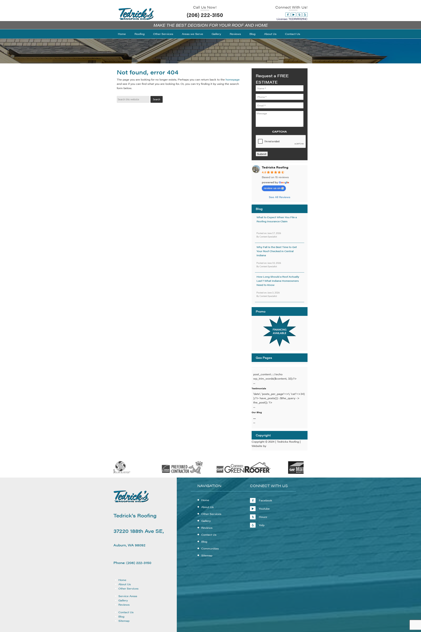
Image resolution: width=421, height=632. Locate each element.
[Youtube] (293, 14)
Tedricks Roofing (275, 167)
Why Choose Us (261, 368)
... (254, 418)
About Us (124, 584)
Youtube (264, 508)
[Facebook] (287, 14)
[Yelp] (305, 14)
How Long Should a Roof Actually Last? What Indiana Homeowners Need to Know (278, 281)
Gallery (123, 600)
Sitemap (123, 621)
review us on (272, 188)
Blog (121, 616)
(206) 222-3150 (205, 15)
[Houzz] (299, 14)
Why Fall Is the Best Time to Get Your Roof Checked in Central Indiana (277, 251)
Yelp (261, 525)
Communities (210, 548)
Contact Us (126, 612)
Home (122, 580)
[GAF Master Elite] (292, 473)
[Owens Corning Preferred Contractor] (170, 473)
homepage (233, 79)
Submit (261, 154)
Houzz (263, 517)
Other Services (128, 588)
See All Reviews (279, 197)
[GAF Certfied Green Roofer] (231, 473)
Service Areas (127, 596)
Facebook (265, 500)
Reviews (124, 604)
